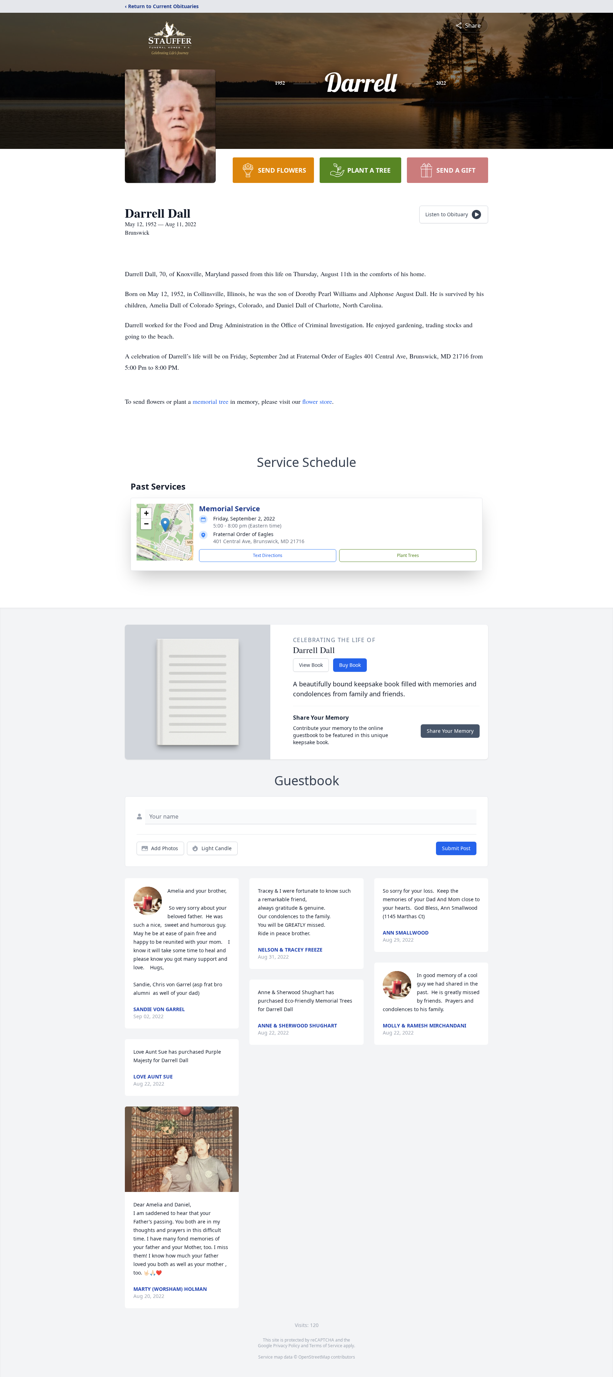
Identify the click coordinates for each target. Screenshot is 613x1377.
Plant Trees (408, 555)
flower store (317, 401)
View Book (311, 665)
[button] (165, 525)
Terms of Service (325, 1346)
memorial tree (210, 401)
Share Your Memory (450, 730)
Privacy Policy (286, 1346)
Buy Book (350, 665)
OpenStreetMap (314, 1357)
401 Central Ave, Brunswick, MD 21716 (258, 541)
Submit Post (456, 848)
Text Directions (267, 555)
